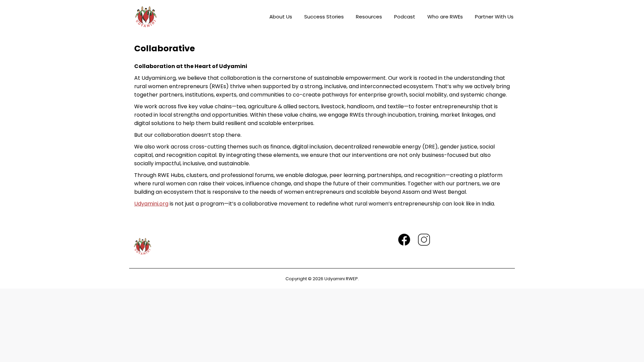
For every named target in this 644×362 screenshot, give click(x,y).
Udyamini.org (151, 203)
